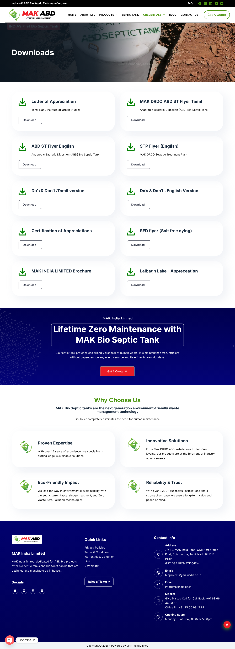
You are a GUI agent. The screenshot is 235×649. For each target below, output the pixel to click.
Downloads (91, 565)
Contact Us (189, 14)
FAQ (190, 3)
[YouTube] (221, 3)
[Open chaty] (9, 640)
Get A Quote (216, 15)
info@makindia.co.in (178, 586)
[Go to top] (227, 624)
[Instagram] (205, 3)
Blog (173, 14)
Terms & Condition (96, 552)
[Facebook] (199, 3)
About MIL (87, 14)
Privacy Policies (94, 547)
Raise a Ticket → (99, 581)
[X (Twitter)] (216, 3)
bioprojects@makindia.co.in (183, 575)
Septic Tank (130, 14)
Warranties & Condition (99, 556)
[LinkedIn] (210, 3)
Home (72, 14)
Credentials (152, 14)
